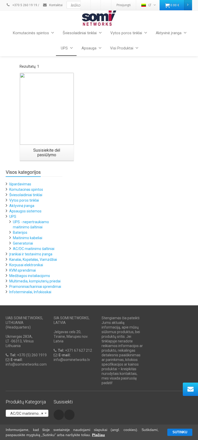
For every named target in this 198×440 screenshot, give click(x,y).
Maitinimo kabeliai (27, 238)
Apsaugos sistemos (25, 211)
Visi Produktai (121, 48)
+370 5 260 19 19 (24, 5)
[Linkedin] (69, 415)
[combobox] (27, 413)
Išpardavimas (20, 184)
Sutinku (179, 432)
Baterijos (20, 232)
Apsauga (88, 48)
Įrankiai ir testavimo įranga (30, 254)
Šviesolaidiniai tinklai (80, 33)
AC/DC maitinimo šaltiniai (33, 249)
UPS (64, 48)
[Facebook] (59, 415)
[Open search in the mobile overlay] (112, 5)
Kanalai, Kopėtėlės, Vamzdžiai (33, 259)
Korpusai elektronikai (26, 265)
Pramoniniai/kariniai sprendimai (35, 286)
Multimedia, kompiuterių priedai (35, 281)
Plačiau (98, 435)
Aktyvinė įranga (169, 33)
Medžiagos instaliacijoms (29, 276)
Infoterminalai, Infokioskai (30, 292)
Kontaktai (55, 5)
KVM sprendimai (22, 270)
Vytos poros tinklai (126, 33)
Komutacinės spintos (31, 33)
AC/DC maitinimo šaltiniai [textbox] (28, 413)
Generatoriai (23, 243)
